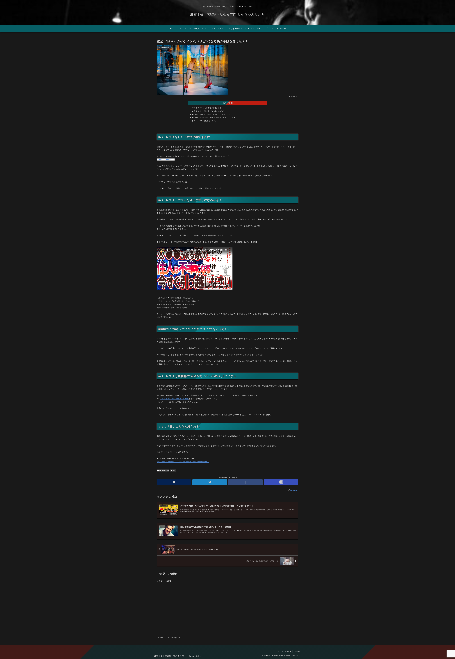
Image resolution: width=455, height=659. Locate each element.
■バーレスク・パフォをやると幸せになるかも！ (210, 111)
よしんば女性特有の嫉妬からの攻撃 (174, 399)
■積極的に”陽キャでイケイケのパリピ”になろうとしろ (212, 114)
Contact (297, 651)
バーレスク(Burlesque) (166, 159)
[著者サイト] (174, 482)
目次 (224, 103)
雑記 (174, 470)
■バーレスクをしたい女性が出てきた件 (206, 108)
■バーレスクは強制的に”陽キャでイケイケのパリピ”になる (214, 117)
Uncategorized (164, 470)
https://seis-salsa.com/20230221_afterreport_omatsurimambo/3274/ (183, 462)
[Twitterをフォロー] (209, 482)
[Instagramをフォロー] (281, 482)
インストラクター (284, 651)
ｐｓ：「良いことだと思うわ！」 (204, 121)
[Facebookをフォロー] (245, 482)
